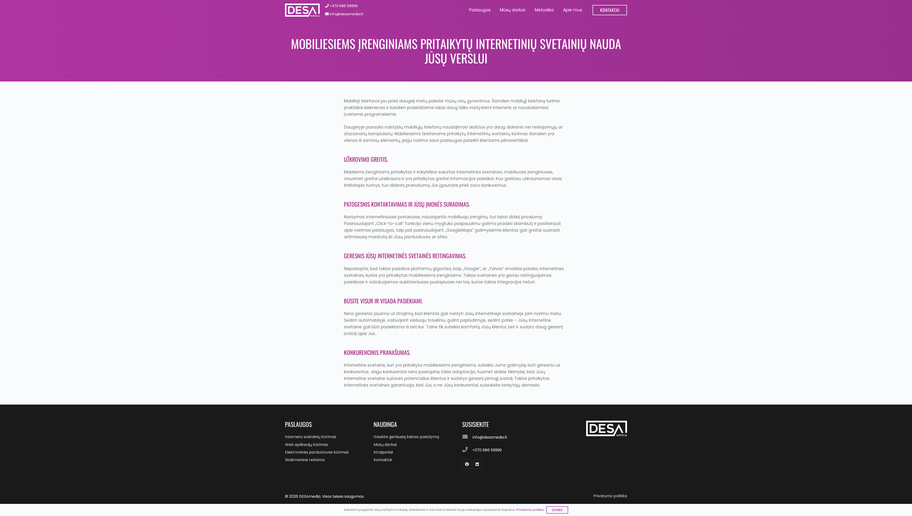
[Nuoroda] (302, 10)
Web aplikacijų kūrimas (306, 444)
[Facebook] (467, 464)
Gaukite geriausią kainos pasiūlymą (406, 437)
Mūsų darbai (385, 444)
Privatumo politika (610, 496)
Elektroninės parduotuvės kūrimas (317, 452)
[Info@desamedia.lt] (467, 437)
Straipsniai (383, 452)
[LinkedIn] (477, 464)
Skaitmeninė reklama (305, 460)
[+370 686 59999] (467, 450)
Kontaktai (383, 460)
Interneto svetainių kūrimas (310, 437)
